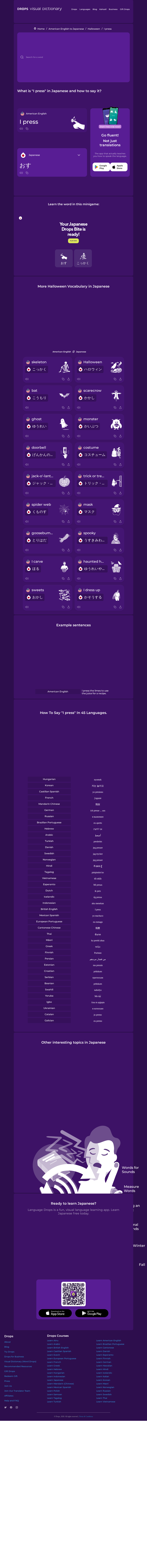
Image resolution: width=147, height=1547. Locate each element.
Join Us (8, 1386)
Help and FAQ (11, 1400)
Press (7, 1381)
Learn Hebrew (54, 1369)
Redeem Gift (11, 1376)
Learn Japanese (55, 1380)
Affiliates (8, 1395)
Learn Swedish (104, 1394)
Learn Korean (103, 1380)
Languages (85, 9)
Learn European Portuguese (61, 1358)
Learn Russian (103, 1391)
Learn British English (58, 1347)
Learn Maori (102, 1383)
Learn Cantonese (105, 1347)
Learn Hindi (102, 1369)
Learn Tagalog (54, 1398)
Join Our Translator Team (17, 1391)
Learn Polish (53, 1391)
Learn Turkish (54, 1401)
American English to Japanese (66, 28)
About (7, 1342)
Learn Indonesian (56, 1376)
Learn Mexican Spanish (59, 1387)
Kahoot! (103, 9)
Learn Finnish (103, 1358)
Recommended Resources (18, 1366)
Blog (95, 9)
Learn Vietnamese (105, 1401)
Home (41, 28)
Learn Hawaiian (104, 1365)
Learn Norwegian (105, 1387)
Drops (74, 9)
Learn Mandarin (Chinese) (60, 1383)
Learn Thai (101, 1398)
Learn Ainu (52, 1340)
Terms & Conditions (86, 1416)
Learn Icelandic (104, 1373)
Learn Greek (53, 1365)
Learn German (103, 1362)
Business (113, 9)
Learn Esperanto (104, 1355)
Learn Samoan (54, 1394)
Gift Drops (125, 9)
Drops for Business (14, 1356)
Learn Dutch (53, 1355)
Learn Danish (103, 1351)
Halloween (94, 28)
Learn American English (108, 1340)
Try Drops (9, 1351)
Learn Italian (102, 1376)
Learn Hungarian (55, 1373)
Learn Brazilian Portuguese (110, 1344)
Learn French (54, 1362)
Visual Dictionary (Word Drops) (20, 1361)
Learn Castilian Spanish (59, 1351)
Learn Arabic (53, 1344)
